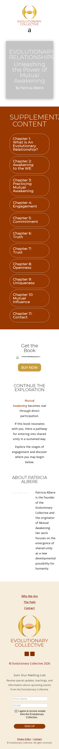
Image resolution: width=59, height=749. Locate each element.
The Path (30, 602)
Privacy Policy (24, 739)
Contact (29, 608)
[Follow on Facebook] (27, 654)
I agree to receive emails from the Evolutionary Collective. (31, 714)
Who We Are (29, 596)
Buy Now (29, 367)
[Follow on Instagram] (32, 654)
